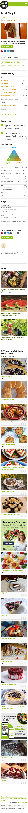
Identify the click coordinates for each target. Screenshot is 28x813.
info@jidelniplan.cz (22, 802)
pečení (18, 62)
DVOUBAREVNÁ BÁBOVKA (8, 492)
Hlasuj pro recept (7, 46)
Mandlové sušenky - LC (8, 399)
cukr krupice (4, 83)
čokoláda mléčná (5, 98)
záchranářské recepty (18, 65)
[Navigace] (26, 4)
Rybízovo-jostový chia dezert (9, 684)
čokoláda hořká (5, 108)
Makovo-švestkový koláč (8, 616)
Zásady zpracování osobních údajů (8, 798)
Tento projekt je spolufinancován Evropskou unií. (12, 797)
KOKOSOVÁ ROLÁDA (7, 661)
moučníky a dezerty (6, 62)
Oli (4, 17)
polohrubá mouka (5, 80)
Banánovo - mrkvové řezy (8, 639)
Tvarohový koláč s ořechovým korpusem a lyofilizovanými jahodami (13, 468)
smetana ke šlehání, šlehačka (9, 92)
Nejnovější (5, 356)
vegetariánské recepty (6, 65)
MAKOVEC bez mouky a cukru (9, 758)
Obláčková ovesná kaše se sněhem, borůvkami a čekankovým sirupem (14, 707)
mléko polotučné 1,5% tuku (8, 89)
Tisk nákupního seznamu (9, 114)
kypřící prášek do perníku (8, 86)
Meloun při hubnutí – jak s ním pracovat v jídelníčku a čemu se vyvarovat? (12, 314)
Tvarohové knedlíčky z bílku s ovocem (11, 514)
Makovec (4, 781)
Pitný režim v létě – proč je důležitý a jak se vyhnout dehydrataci (12, 338)
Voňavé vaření (12, 20)
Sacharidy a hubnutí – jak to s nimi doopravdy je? (13, 290)
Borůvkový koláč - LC (7, 376)
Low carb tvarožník (7, 422)
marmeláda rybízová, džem (8, 105)
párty (13, 62)
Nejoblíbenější (12, 356)
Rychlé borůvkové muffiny (8, 445)
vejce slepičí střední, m (7, 95)
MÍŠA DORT (5, 593)
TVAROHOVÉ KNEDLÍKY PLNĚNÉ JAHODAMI (12, 570)
